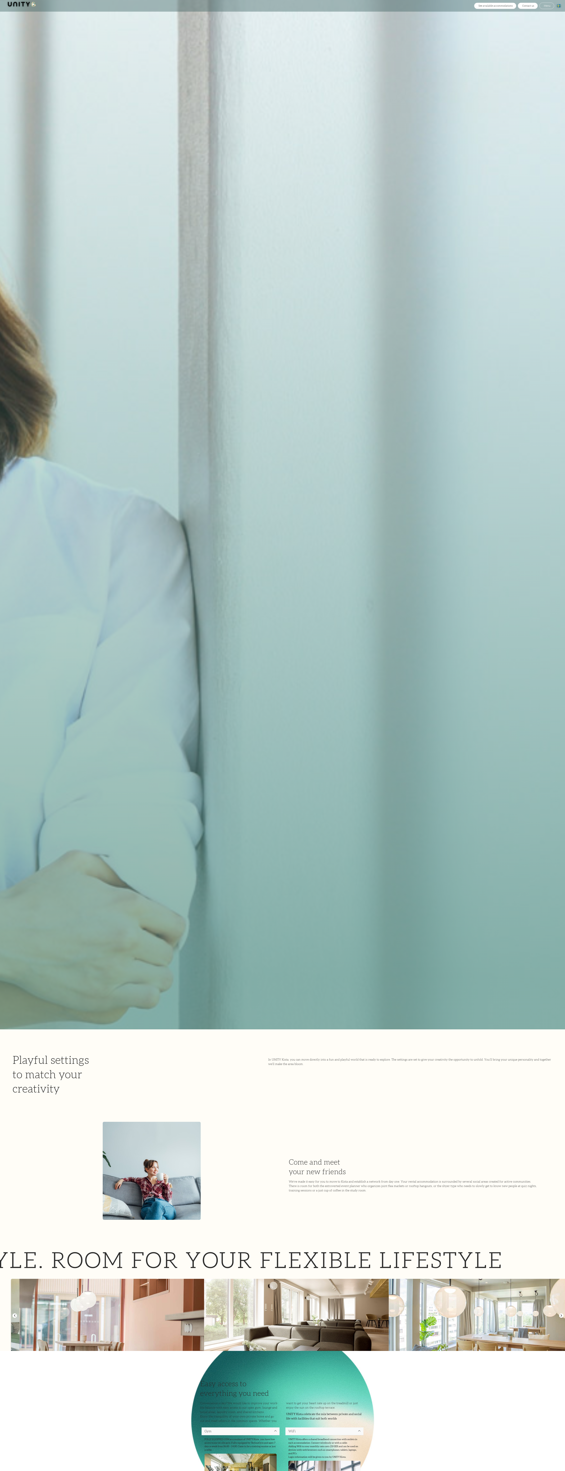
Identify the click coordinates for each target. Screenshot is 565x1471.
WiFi (292, 1431)
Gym (208, 1431)
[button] (15, 1315)
